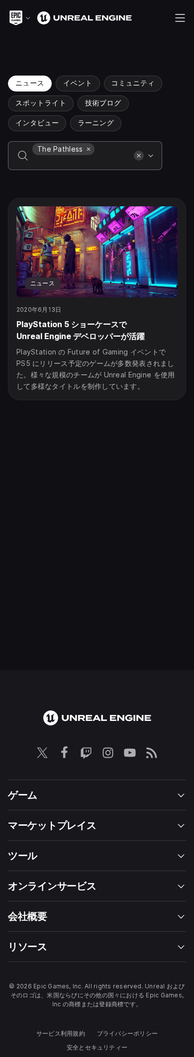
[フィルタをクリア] (139, 156)
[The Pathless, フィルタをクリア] (89, 149)
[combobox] (81, 162)
